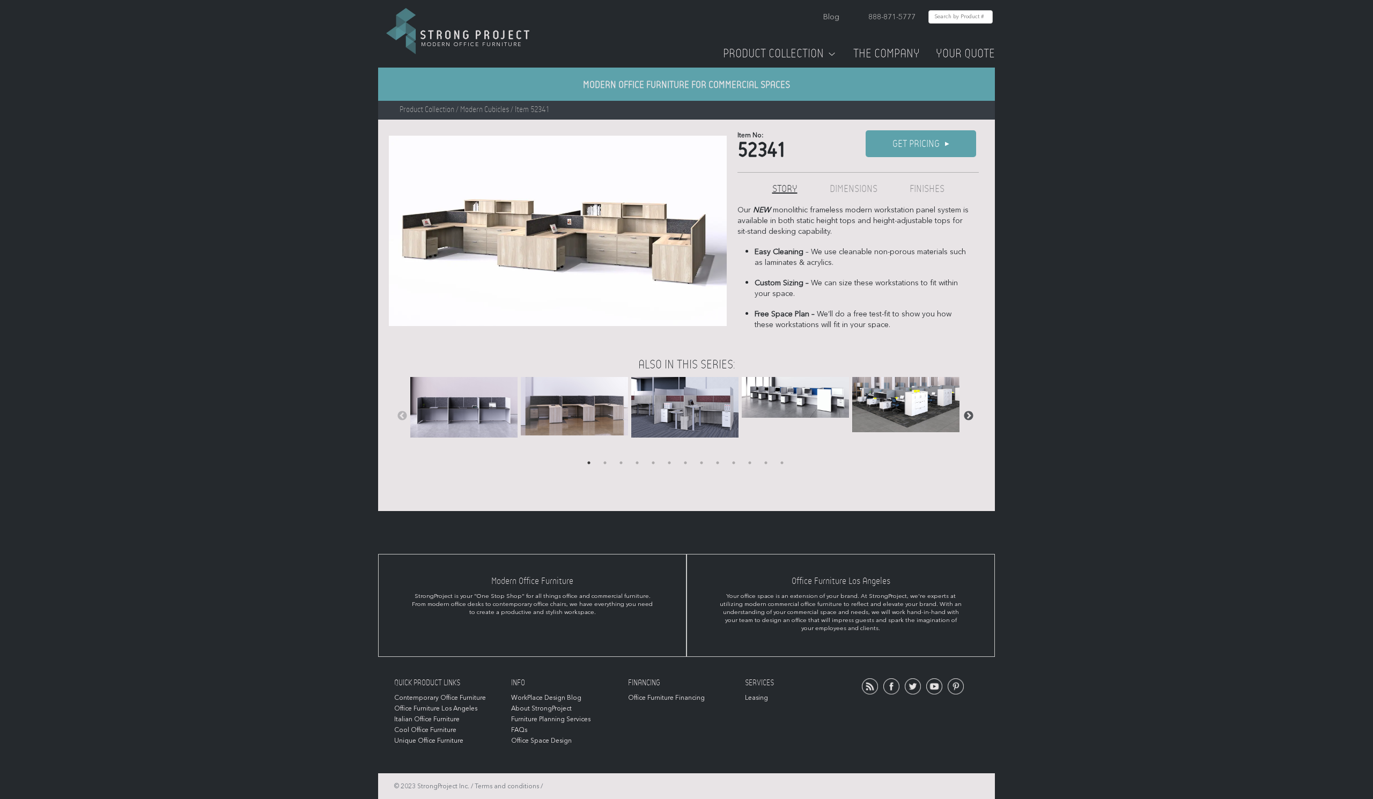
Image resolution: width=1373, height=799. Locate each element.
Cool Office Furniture (425, 730)
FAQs (519, 730)
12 (766, 462)
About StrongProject (541, 708)
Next (968, 416)
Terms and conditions (507, 786)
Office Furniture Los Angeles (435, 708)
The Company (886, 53)
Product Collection (773, 53)
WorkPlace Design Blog (546, 697)
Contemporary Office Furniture (440, 697)
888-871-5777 (892, 16)
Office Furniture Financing (666, 697)
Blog (831, 16)
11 (749, 462)
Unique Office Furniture (428, 740)
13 (782, 462)
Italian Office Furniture (427, 719)
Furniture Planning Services (550, 719)
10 (733, 462)
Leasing (756, 697)
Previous (402, 416)
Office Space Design (541, 740)
